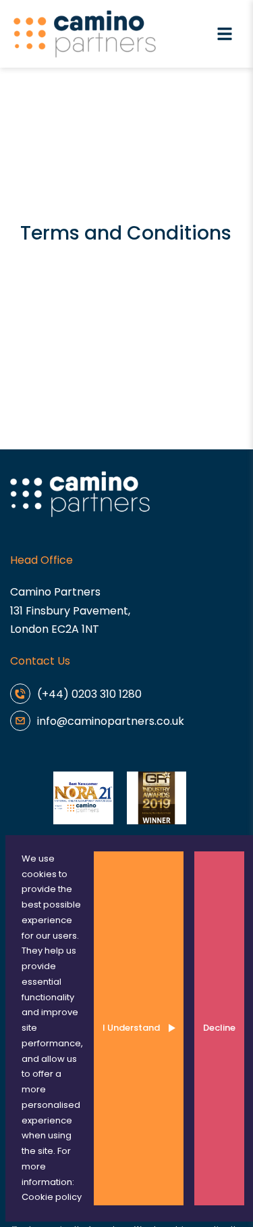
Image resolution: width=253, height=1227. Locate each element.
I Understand (131, 1027)
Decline (219, 1027)
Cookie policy (52, 1196)
